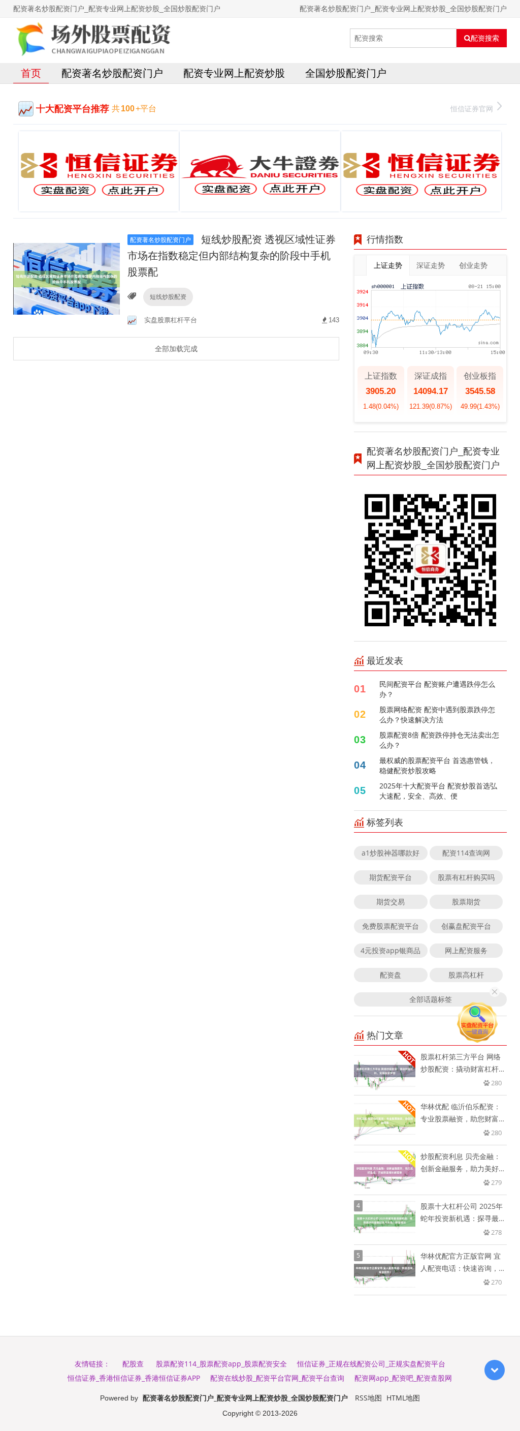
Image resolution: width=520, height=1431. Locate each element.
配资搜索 (485, 38)
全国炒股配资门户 (345, 73)
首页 (31, 73)
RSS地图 (368, 1398)
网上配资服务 (466, 950)
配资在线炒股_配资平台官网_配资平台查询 (277, 1378)
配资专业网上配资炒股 (234, 73)
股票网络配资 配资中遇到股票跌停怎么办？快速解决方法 (437, 714)
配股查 (133, 1363)
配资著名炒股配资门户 (112, 73)
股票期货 (466, 901)
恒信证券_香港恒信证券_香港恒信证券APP (134, 1378)
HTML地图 (403, 1398)
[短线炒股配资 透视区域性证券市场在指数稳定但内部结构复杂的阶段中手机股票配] (66, 278)
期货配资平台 (390, 877)
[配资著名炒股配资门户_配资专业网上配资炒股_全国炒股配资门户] (93, 38)
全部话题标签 (430, 999)
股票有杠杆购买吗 (466, 877)
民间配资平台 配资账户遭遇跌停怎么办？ (437, 689)
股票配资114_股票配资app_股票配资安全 (221, 1363)
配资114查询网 (466, 853)
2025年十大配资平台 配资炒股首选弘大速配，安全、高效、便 (438, 791)
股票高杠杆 (466, 975)
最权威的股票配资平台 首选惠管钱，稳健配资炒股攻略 (437, 765)
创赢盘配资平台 (466, 926)
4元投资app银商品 (390, 950)
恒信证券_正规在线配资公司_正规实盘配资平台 (371, 1363)
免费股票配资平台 (390, 926)
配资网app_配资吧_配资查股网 (403, 1378)
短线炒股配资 (168, 296)
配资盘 (390, 975)
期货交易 (390, 901)
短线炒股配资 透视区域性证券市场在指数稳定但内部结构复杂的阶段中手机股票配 (231, 255)
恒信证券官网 (471, 108)
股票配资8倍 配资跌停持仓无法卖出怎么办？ (439, 740)
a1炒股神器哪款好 (390, 853)
